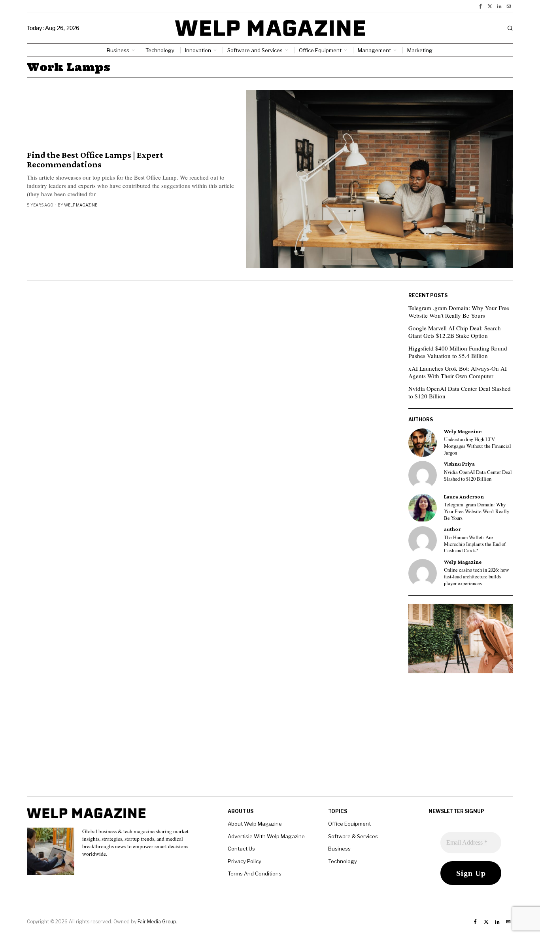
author (452, 529)
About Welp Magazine (255, 823)
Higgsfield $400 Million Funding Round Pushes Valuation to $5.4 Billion (457, 352)
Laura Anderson (464, 497)
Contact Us (241, 848)
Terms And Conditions (254, 873)
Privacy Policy (244, 861)
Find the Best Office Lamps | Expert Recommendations (95, 159)
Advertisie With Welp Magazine (266, 836)
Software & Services (353, 836)
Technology (342, 861)
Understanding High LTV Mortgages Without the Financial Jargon (477, 446)
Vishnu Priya (459, 464)
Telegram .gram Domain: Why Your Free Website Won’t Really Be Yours (458, 312)
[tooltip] (480, 6)
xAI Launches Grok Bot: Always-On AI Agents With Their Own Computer (457, 372)
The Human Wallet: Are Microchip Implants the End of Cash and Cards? (475, 544)
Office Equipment (349, 823)
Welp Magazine (80, 205)
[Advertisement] (270, 740)
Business (339, 848)
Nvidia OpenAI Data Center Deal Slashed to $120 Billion (459, 392)
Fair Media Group (157, 922)
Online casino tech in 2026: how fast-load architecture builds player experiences (476, 576)
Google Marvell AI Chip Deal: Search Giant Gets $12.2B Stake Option (454, 332)
